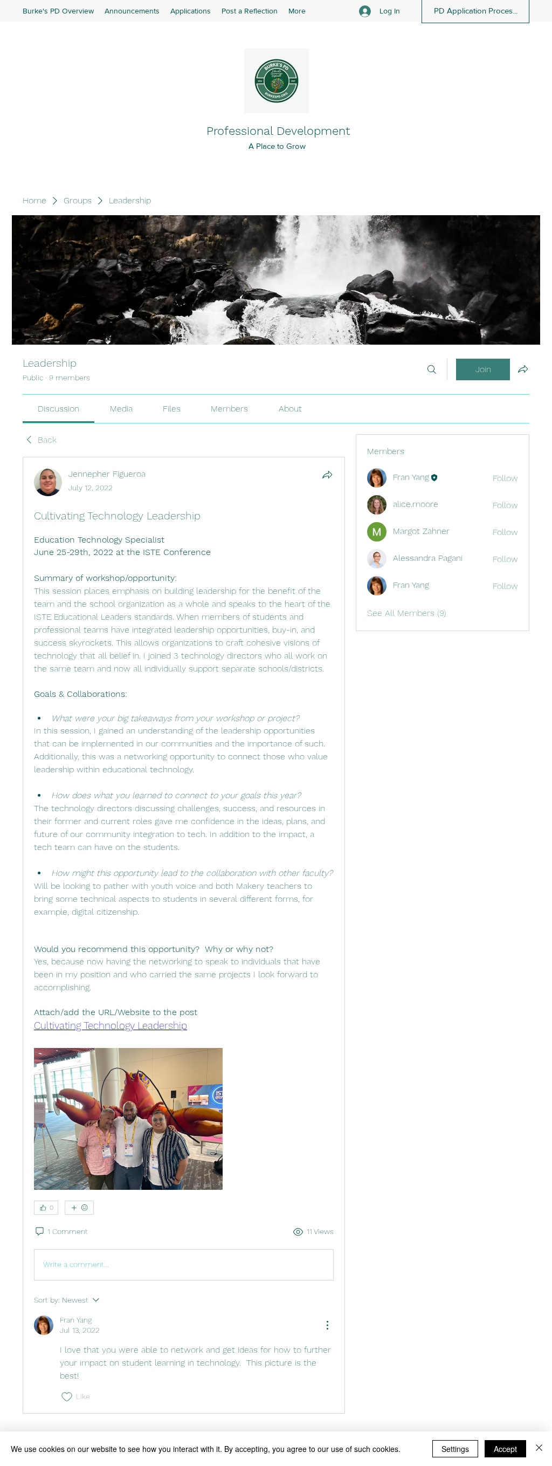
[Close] (539, 1448)
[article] (184, 935)
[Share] (327, 474)
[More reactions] (79, 1208)
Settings (455, 1448)
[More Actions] (327, 1325)
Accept (505, 1448)
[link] (58, 408)
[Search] (431, 369)
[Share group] (522, 368)
